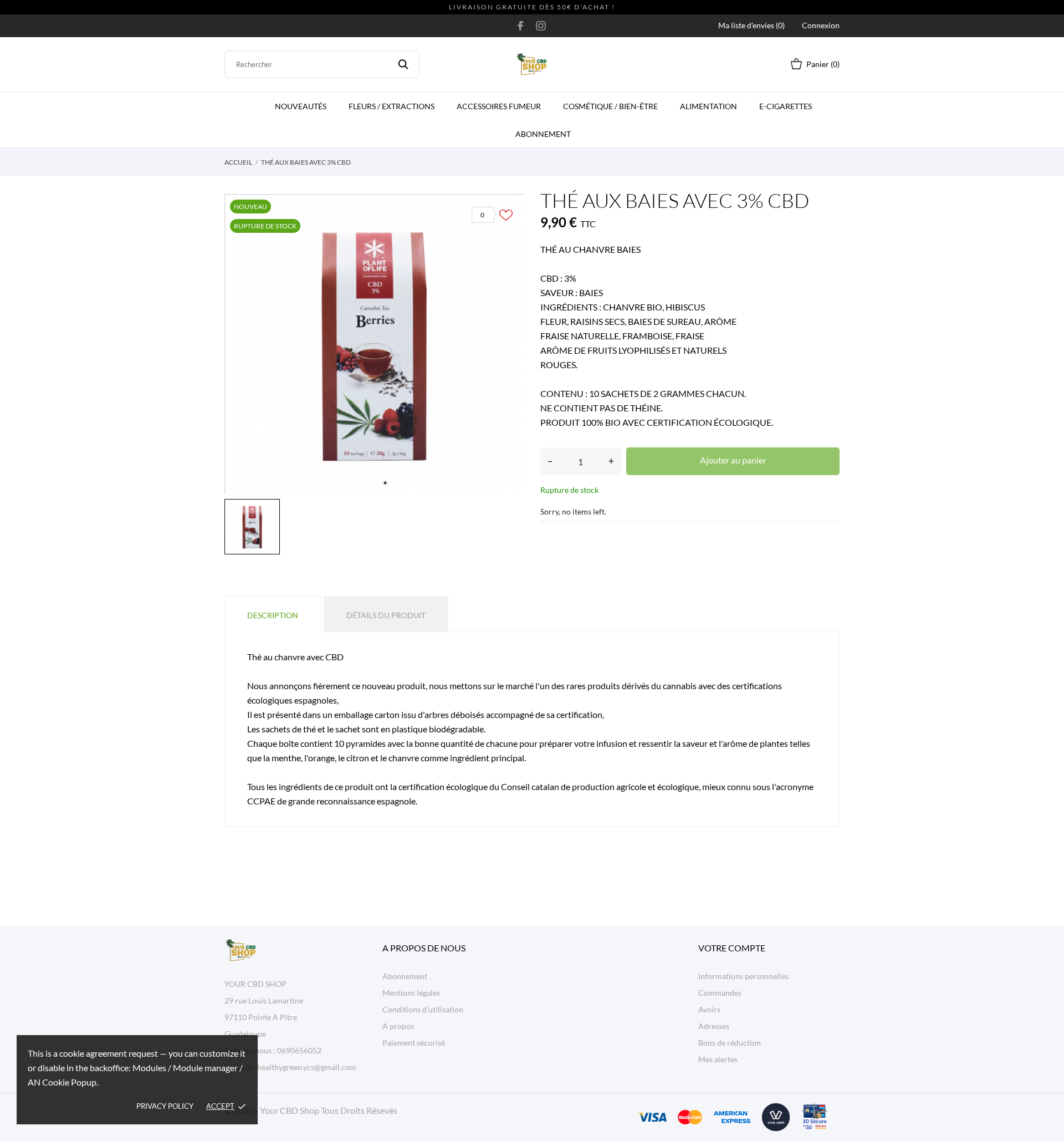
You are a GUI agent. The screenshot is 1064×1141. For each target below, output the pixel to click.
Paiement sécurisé (413, 1042)
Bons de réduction (729, 1042)
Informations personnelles (743, 976)
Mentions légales (411, 992)
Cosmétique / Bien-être (610, 106)
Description (272, 615)
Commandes (719, 992)
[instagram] (541, 25)
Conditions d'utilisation (422, 1009)
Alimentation (708, 106)
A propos (398, 1026)
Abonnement (543, 134)
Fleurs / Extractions (391, 106)
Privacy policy (164, 1106)
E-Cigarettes (785, 106)
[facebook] (521, 25)
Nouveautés (300, 106)
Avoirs (709, 1009)
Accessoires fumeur (499, 106)
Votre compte (731, 948)
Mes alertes (718, 1059)
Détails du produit (386, 615)
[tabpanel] (374, 343)
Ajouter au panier (733, 460)
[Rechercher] (403, 64)
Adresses (713, 1026)
